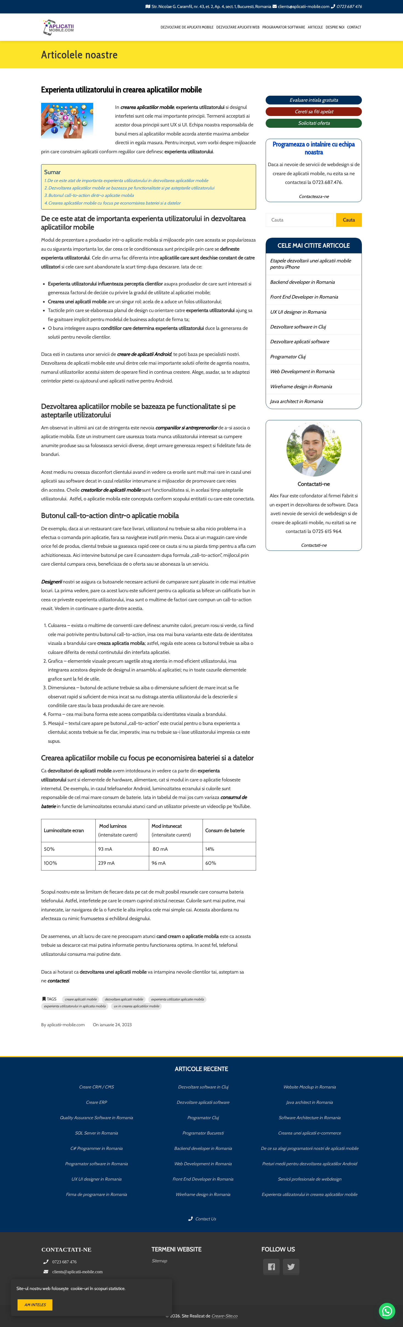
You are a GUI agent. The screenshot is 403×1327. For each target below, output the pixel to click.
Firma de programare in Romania (96, 1194)
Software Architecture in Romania (309, 1117)
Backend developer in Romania (302, 282)
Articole (315, 27)
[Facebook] (271, 1267)
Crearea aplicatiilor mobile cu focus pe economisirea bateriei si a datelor (114, 203)
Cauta (349, 220)
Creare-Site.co (224, 1316)
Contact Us (205, 1219)
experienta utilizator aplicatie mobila (177, 999)
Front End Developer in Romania (304, 297)
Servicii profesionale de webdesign (309, 1179)
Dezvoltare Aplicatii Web (238, 27)
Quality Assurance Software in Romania (96, 1117)
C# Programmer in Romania (96, 1148)
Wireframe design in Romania (301, 387)
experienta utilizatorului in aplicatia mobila (75, 1006)
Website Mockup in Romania (309, 1087)
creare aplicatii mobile (81, 999)
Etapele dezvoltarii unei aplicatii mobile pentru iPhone (310, 264)
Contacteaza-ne (314, 196)
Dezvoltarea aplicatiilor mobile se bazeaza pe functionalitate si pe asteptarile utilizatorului (131, 188)
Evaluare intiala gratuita (314, 100)
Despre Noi (335, 27)
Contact (354, 27)
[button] (387, 1311)
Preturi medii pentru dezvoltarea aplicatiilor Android (309, 1163)
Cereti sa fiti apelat (314, 112)
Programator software (283, 27)
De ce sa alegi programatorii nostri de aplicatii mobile (309, 1148)
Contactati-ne (314, 545)
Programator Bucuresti (202, 1133)
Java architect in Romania (296, 401)
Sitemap (159, 1260)
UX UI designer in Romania (298, 312)
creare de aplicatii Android (144, 354)
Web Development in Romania (302, 371)
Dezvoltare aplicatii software (299, 342)
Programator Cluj (287, 357)
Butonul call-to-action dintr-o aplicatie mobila (91, 195)
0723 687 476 (349, 6)
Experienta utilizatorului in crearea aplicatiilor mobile (309, 1194)
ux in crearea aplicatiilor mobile (136, 1006)
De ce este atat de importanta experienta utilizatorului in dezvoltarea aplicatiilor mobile (127, 180)
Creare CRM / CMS (96, 1087)
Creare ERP (96, 1102)
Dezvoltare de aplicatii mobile (187, 27)
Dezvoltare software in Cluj (298, 327)
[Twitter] (291, 1267)
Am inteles (35, 1304)
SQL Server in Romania (96, 1133)
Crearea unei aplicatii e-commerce (309, 1133)
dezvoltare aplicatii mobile (124, 999)
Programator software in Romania (96, 1163)
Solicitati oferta (314, 123)
